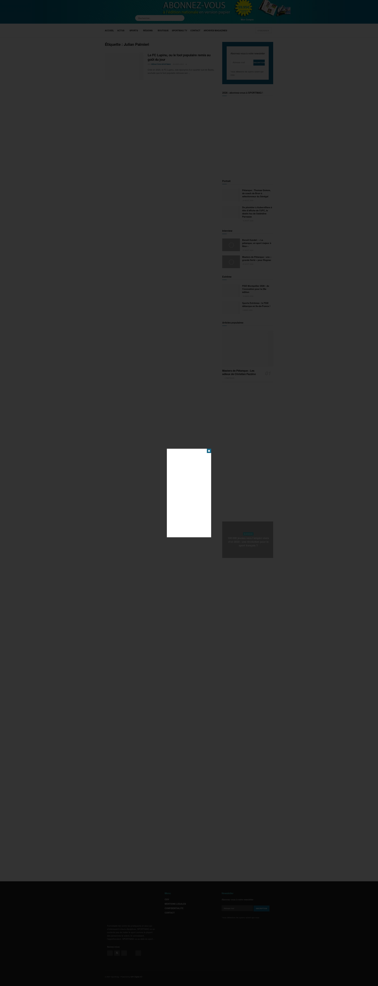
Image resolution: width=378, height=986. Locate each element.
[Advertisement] (189, 493)
